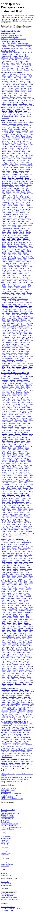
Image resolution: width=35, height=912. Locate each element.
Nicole (9, 467)
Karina (23, 86)
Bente (23, 136)
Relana (10, 579)
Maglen (16, 228)
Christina (4, 148)
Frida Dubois (25, 316)
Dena (19, 642)
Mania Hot (17, 408)
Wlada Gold (5, 65)
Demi (3, 493)
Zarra (9, 536)
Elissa (23, 495)
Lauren (14, 612)
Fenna (31, 390)
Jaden (8, 449)
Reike (28, 351)
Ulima (15, 425)
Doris (20, 93)
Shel (20, 474)
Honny (26, 503)
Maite (24, 337)
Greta (3, 502)
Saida (11, 420)
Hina (16, 397)
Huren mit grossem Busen (9, 897)
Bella (17, 136)
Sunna (11, 90)
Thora (23, 363)
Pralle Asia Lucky (14, 714)
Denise (4, 595)
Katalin (16, 512)
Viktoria (4, 427)
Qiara (25, 258)
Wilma (4, 368)
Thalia (10, 583)
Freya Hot (16, 316)
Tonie (26, 477)
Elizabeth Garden (7, 734)
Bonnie (17, 434)
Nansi (9, 521)
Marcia (20, 516)
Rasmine (4, 261)
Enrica (11, 555)
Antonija (23, 633)
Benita (26, 432)
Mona (20, 519)
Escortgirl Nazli (28, 165)
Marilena (22, 460)
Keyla (3, 453)
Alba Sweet (20, 428)
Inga (12, 190)
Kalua (29, 510)
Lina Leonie (12, 46)
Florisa (30, 598)
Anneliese (20, 107)
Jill (30, 321)
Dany (23, 152)
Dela (8, 153)
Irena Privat (15, 320)
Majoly (9, 408)
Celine (29, 381)
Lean (18, 658)
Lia (30, 332)
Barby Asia (28, 635)
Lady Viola (16, 743)
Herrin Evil (15, 737)
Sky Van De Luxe (7, 755)
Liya (3, 84)
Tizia (3, 680)
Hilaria (11, 397)
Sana (18, 626)
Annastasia (18, 132)
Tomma (25, 282)
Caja (3, 489)
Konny (22, 512)
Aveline (12, 542)
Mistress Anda (6, 465)
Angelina (10, 91)
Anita (15, 588)
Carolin (16, 143)
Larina (4, 218)
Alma (25, 376)
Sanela (4, 270)
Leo (18, 219)
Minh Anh (5, 97)
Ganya (14, 600)
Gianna (27, 178)
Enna (3, 645)
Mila (30, 95)
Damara (8, 309)
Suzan (29, 677)
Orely (14, 623)
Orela (9, 623)
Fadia (16, 556)
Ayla (3, 432)
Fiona (23, 109)
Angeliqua (5, 131)
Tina (32, 70)
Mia (32, 341)
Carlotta (12, 141)
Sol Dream (14, 677)
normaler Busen (5, 853)
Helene (22, 185)
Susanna (22, 279)
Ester (9, 390)
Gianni (4, 179)
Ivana (3, 83)
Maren (26, 458)
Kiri (28, 565)
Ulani (9, 425)
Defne (16, 385)
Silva (30, 474)
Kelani (10, 209)
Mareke (15, 616)
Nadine (23, 240)
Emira (9, 104)
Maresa (22, 616)
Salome (13, 626)
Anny (28, 59)
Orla (9, 349)
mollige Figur (5, 844)
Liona (15, 223)
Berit (14, 304)
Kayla (31, 207)
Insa (18, 399)
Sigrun (10, 531)
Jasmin (15, 195)
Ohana (4, 670)
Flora (22, 172)
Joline (14, 199)
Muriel (17, 240)
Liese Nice (25, 404)
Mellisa (4, 95)
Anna (31, 131)
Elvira (23, 441)
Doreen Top (5, 157)
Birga (3, 138)
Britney (10, 139)
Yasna (3, 294)
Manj (3, 458)
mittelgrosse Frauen (7, 864)
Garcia (11, 500)
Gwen (30, 446)
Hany (14, 395)
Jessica (10, 197)
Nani (3, 346)
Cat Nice (29, 489)
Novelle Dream (16, 249)
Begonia (9, 544)
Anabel (16, 761)
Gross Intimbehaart (18, 502)
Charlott (25, 591)
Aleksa (18, 109)
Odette (10, 251)
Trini (30, 477)
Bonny (4, 139)
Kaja (31, 609)
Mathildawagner (13, 462)
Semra (3, 421)
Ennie (14, 165)
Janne (31, 193)
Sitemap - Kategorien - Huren (10, 899)
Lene (13, 219)
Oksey (27, 414)
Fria (3, 600)
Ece (14, 158)
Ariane (4, 590)
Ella (28, 495)
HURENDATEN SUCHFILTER (11, 795)
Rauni (11, 261)
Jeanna (14, 509)
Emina (26, 553)
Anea (9, 588)
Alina (11, 58)
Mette (27, 341)
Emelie (8, 313)
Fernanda (4, 498)
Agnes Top (11, 428)
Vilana (4, 684)
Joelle (27, 197)
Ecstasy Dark (27, 732)
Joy (8, 200)
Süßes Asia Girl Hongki (9, 718)
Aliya (20, 586)
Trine (9, 284)
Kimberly (10, 656)
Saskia (4, 675)
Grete (8, 502)
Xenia (23, 63)
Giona (21, 179)
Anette (27, 107)
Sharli (14, 274)
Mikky (16, 342)
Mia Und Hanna (12, 709)
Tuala (14, 284)
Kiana (3, 656)
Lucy (3, 226)
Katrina (14, 207)
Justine (4, 204)
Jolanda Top (10, 323)
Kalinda (15, 204)
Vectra (9, 682)
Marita (16, 517)
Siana (23, 675)
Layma (15, 330)
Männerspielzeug (23, 43)
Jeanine (8, 401)
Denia (22, 385)
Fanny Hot (21, 169)
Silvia (3, 677)
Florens (25, 314)
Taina (20, 361)
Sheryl (20, 274)
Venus (26, 425)
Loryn (3, 661)
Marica (15, 572)
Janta (9, 700)
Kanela (23, 325)
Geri (20, 558)
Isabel (23, 505)
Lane (22, 402)
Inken (18, 190)
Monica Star (22, 666)
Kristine (15, 213)
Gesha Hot (19, 178)
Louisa (9, 661)
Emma (4, 597)
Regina (4, 579)
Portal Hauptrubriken (7, 894)
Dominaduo (13, 81)
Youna (17, 427)
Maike (13, 337)
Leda (10, 514)
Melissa (9, 666)
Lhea (3, 221)
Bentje (29, 136)
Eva (17, 698)
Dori (12, 157)
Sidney (4, 531)
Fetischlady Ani (13, 736)
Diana (3, 91)
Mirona (4, 240)
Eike (21, 311)
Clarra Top (11, 491)
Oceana (26, 621)
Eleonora (29, 551)
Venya (3, 289)
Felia (3, 171)
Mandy (26, 230)
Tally (25, 361)
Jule (16, 200)
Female (21, 171)
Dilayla (10, 155)
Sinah (15, 98)
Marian (26, 516)
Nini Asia (4, 714)
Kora (3, 567)
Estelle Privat (10, 598)
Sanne (19, 270)
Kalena (4, 541)
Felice (26, 102)
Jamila (9, 193)
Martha (31, 100)
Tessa (8, 630)
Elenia (3, 495)
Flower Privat (6, 174)
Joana (3, 323)
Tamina (4, 363)
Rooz (10, 265)
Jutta (27, 563)
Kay (26, 207)
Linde (15, 455)
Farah (21, 556)
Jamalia (17, 91)
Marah (4, 232)
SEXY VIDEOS (6, 792)
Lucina (26, 614)
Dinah (16, 493)
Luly (29, 335)
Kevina (22, 209)
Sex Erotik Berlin (6, 883)
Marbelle (9, 458)
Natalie (18, 413)
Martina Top (5, 235)
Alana (26, 584)
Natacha (9, 346)
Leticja (4, 659)
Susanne (22, 677)
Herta (14, 448)
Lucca (25, 225)
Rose (3, 673)
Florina (4, 316)
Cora (3, 642)
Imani (3, 505)
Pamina (25, 253)
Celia (11, 306)
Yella (30, 684)
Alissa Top (21, 541)
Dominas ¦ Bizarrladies (8, 907)
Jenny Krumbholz (17, 321)
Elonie (22, 644)
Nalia (9, 621)
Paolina (4, 254)
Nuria (8, 523)
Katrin (27, 327)
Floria (10, 558)
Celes (3, 640)
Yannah (10, 427)
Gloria (3, 181)
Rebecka (17, 261)
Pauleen (20, 83)
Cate (29, 304)
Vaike (25, 680)
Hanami (26, 602)
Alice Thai (14, 690)
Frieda (8, 600)
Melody (27, 237)
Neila (14, 621)
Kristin (9, 567)
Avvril (3, 635)
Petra (24, 416)
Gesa (7, 647)
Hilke (3, 320)
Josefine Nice (26, 199)
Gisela (20, 318)
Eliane (17, 495)
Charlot (4, 491)
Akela (25, 122)
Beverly (21, 590)
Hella (9, 448)
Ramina (4, 260)
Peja (13, 416)
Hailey (11, 560)
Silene (29, 675)
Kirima (18, 211)
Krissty (9, 213)
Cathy (27, 638)
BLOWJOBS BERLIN (8, 790)
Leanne (21, 453)
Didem (9, 549)
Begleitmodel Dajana (8, 637)
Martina (13, 235)
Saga (8, 528)
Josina (19, 510)
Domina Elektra (6, 727)
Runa (7, 626)
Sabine (24, 267)
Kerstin (16, 565)
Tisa (19, 282)
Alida (29, 125)
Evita (21, 442)
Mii (20, 709)
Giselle (13, 647)
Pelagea (18, 416)
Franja (11, 498)
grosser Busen (5, 851)
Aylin (18, 542)
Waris (26, 291)
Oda (8, 83)
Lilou (3, 406)
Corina (30, 88)
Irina (3, 651)
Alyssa (29, 127)
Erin (16, 555)
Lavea (20, 612)
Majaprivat (28, 46)
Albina (4, 299)
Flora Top (15, 172)
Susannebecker (6, 766)
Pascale (26, 623)
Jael (28, 507)
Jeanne (4, 563)
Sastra (29, 97)
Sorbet (29, 358)
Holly (21, 397)
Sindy (20, 421)
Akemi (31, 122)
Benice (14, 488)
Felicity (9, 171)
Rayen (11, 526)
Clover (19, 491)
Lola (21, 48)
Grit (21, 602)
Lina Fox (22, 81)
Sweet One (19, 360)
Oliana (4, 470)
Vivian (21, 535)
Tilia (25, 95)
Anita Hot (25, 131)
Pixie (9, 624)
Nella (20, 246)
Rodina (24, 418)
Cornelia (21, 150)
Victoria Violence (7, 757)
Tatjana (9, 477)
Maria (3, 233)
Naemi (4, 521)
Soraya (21, 531)
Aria (29, 633)
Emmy (28, 644)
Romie (20, 671)
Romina (4, 265)
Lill (23, 221)
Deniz (28, 439)
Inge (29, 605)
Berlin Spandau (5, 822)
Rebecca (14, 351)
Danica (23, 88)
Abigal (30, 427)
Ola (3, 577)
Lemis (26, 330)
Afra (9, 376)
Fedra (25, 645)
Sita (8, 677)
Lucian (26, 406)
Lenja (3, 569)
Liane (13, 221)
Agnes (21, 584)
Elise (27, 162)
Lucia (8, 78)
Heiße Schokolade (7, 185)
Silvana (4, 275)
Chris (20, 640)
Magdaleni (21, 456)
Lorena (4, 225)
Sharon (22, 530)
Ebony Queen (13, 311)
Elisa (22, 162)
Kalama (20, 451)
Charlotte (11, 383)
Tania (9, 95)
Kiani (28, 209)
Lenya (9, 569)
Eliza (9, 644)
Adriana (4, 428)
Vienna (18, 367)
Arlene (22, 302)
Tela (8, 678)
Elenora (17, 441)
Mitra (31, 619)
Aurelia (26, 380)
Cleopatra (4, 90)
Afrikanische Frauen (7, 875)
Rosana (20, 353)
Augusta (21, 430)
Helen (16, 185)
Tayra (14, 533)
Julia (26, 54)
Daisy (8, 548)
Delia (13, 153)
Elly (29, 595)
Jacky (7, 507)
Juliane (17, 202)
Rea (14, 671)
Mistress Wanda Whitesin (9, 56)
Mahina (13, 516)
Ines (31, 114)
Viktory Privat (29, 682)
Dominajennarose (16, 731)
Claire (30, 435)
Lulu (24, 335)
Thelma (14, 282)
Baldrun (22, 486)
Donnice (10, 551)
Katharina (22, 610)
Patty (20, 254)
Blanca (16, 544)
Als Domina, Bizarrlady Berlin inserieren (13, 39)
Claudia (11, 148)
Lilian (3, 334)
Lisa (30, 334)
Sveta (18, 423)
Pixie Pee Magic (27, 753)
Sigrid (15, 628)
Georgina (4, 111)
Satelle (24, 626)
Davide (4, 385)
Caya (31, 434)
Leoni (23, 219)
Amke (26, 586)
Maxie (17, 574)
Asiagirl (26, 61)
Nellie (3, 467)
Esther (22, 167)
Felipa (26, 444)
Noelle (15, 668)
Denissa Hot (27, 548)
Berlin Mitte (4, 811)
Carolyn (29, 143)
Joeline (4, 510)
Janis (8, 509)
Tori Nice (26, 533)
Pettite (15, 472)
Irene (26, 562)
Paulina (4, 256)
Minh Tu (24, 100)
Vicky (12, 66)
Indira (29, 112)
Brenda (16, 638)
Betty (24, 304)
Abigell (4, 374)
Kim (21, 79)
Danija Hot (16, 152)
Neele (30, 244)
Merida (21, 341)
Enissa (4, 104)
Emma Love (24, 313)
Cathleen (18, 145)
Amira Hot (16, 300)
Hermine (4, 397)
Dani (14, 309)
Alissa (29, 541)
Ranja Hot (5, 418)
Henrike (23, 605)
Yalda (27, 535)
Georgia (4, 602)
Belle (8, 488)
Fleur (12, 392)
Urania (15, 680)
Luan (19, 225)
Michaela (24, 84)
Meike (16, 409)
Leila (21, 330)
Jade (18, 192)
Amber (9, 430)
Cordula (26, 148)
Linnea (9, 223)
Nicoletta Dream (18, 521)
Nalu (8, 59)
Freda (26, 174)
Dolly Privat (23, 155)
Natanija (9, 244)
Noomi (31, 576)
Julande (4, 451)
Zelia (3, 370)
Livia (22, 659)
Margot (12, 764)
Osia (9, 253)
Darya (3, 153)
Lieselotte (11, 112)
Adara (21, 481)
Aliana (4, 300)
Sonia (29, 275)
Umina (15, 93)
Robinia (26, 263)
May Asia (16, 707)
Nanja (3, 668)
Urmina (4, 286)
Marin (29, 460)
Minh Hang (18, 58)
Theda (8, 282)
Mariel (27, 66)
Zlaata (8, 370)
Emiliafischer (18, 734)
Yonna (29, 63)
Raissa (9, 671)
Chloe (3, 105)
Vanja (3, 682)
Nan (16, 68)
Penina (4, 624)
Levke (9, 455)
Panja (3, 524)
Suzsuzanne (10, 360)
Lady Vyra (25, 743)
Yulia (19, 294)
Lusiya (13, 226)
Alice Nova (10, 109)
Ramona (19, 260)
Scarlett (26, 70)
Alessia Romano (23, 299)
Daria (30, 104)
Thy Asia (30, 363)
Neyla (9, 247)
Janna (25, 607)
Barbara (21, 635)
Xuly (27, 68)
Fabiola (27, 442)
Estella (29, 388)
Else (3, 313)
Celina (4, 88)
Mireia (9, 519)
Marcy (9, 631)
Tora (19, 533)
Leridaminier (16, 404)
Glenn (25, 558)
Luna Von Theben (18, 744)
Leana (8, 404)
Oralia (20, 470)
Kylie (14, 328)
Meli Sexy (30, 409)
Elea (17, 160)
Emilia (30, 164)
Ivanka (29, 505)
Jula (12, 200)
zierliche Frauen (6, 837)
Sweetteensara (6, 361)
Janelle (19, 651)
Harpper (20, 603)
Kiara (30, 52)
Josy (28, 652)
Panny (28, 349)
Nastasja (11, 413)
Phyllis (10, 256)
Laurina (4, 330)
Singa (21, 628)
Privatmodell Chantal (14, 258)
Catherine (4, 306)
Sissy (13, 275)
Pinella (21, 256)
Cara (8, 591)
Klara (29, 211)
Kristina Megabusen (8, 76)
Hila (28, 560)
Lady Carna (14, 739)
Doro (22, 157)
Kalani (4, 610)
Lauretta (20, 70)
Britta (9, 546)
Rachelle (31, 258)
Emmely (10, 597)
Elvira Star (23, 164)
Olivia (15, 470)
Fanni (3, 444)
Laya (9, 330)
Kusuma (15, 214)
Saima (23, 673)
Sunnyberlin (29, 531)
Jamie (3, 193)
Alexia (23, 125)
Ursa (25, 365)
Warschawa (5, 293)
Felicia (14, 444)
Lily (27, 221)
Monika (12, 63)
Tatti (9, 533)
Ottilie (30, 523)
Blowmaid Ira (16, 138)
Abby (15, 481)
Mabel (3, 408)
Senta (9, 421)
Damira (25, 491)
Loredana (23, 569)
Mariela (9, 617)
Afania (4, 376)
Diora (15, 549)
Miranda (11, 100)
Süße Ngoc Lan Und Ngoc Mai (11, 716)
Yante (23, 368)
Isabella (8, 192)
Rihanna (8, 263)
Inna (23, 190)
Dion (16, 155)
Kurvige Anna (24, 213)
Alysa (23, 127)
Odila (14, 523)
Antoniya (12, 380)
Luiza (19, 335)
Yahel (22, 479)
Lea (28, 763)
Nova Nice (10, 469)
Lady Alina (5, 739)
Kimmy (23, 702)
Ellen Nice (5, 164)
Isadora (20, 448)
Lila (8, 704)
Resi (3, 263)
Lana (28, 81)
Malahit (28, 456)
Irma (3, 192)
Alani (3, 586)
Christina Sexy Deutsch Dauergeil (20, 74)
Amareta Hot (6, 484)
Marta (3, 666)
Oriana (4, 253)
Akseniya (4, 124)
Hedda (23, 560)
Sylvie (17, 90)
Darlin (31, 309)
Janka (31, 562)
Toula (31, 282)
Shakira (17, 675)
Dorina (12, 387)
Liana (3, 704)
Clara (3, 548)
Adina (3, 122)
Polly (19, 524)
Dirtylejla (4, 311)
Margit (22, 232)
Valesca (25, 630)
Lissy (16, 659)
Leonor (29, 658)
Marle (3, 59)
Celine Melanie (11, 435)
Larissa (4, 86)
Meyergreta (5, 411)
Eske (20, 555)
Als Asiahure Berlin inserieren (10, 37)
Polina (28, 670)
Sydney (4, 45)
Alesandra (12, 124)
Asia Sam (29, 693)
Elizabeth (15, 644)
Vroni (15, 291)
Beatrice (4, 381)
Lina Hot (10, 659)
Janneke (4, 195)
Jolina (8, 199)
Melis (22, 574)
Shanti (15, 421)
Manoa (9, 664)
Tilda (20, 477)
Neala (14, 576)
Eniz (8, 165)
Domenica (10, 441)
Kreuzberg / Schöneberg (8, 825)
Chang (20, 697)
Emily (29, 441)
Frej (31, 174)
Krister (9, 453)
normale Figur (5, 840)
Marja (28, 664)
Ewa (14, 390)
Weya (3, 584)
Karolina (9, 206)
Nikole (27, 467)
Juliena (14, 654)
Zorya (30, 294)
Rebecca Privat (27, 577)
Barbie (15, 105)
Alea (9, 541)
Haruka (27, 603)
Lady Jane (9, 741)
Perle (9, 472)
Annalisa (10, 486)
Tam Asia (26, 718)
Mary (19, 78)
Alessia (26, 124)
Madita (23, 663)
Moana (4, 621)
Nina (21, 347)
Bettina (24, 637)
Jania (20, 607)
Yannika (29, 293)
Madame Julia (10, 746)
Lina (8, 334)
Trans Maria (5, 365)
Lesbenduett (23, 332)
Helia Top (10, 605)
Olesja (3, 623)
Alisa (3, 109)
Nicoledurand (6, 347)
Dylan (9, 158)
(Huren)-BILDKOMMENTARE (11, 793)
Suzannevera (17, 766)
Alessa (20, 124)
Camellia (9, 489)
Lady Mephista (6, 743)
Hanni (3, 649)
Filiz (8, 392)
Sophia (20, 475)
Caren (13, 591)
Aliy (13, 127)
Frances (14, 174)
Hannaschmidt (6, 183)
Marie (9, 339)
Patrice (15, 254)
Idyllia (16, 562)
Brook (10, 381)
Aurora (19, 134)
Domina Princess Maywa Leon (21, 729)
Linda (8, 84)
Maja (3, 230)
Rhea (15, 579)
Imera (3, 190)
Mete (13, 239)
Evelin (8, 169)
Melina (28, 617)
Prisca (3, 671)
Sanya (24, 270)
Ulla (19, 284)
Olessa (13, 83)
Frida (8, 176)
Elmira (9, 388)
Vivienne (18, 684)
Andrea (4, 588)
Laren (18, 112)
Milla (19, 411)
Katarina (20, 327)
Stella (3, 277)
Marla (27, 572)
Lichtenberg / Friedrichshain (9, 824)
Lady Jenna (17, 741)
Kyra (21, 214)
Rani (8, 351)
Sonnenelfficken (20, 358)
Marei (9, 232)
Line (29, 514)
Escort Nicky (21, 496)
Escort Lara (11, 496)
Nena (20, 621)
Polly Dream (17, 624)
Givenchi (28, 179)
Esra (8, 442)
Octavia (4, 251)
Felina (18, 598)
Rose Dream (24, 265)
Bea (7, 136)
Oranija (15, 670)
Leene (3, 219)
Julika (16, 563)
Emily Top (15, 313)
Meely (3, 237)
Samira (26, 353)
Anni (25, 132)
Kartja (10, 512)
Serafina (30, 626)
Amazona (14, 484)
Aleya (14, 541)
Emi (13, 698)
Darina (11, 439)
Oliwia (29, 251)
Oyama (8, 577)
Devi (9, 595)
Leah (28, 567)
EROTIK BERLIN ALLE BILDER (12, 799)
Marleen (21, 233)
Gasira (20, 600)
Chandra (4, 383)
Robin (18, 100)
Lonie (3, 43)
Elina (28, 387)
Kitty (21, 656)
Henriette (11, 186)
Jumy (3, 702)
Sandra (21, 268)
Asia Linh (12, 107)
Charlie (4, 146)
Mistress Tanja (14, 751)
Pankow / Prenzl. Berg (8, 810)
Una (29, 284)
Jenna (20, 509)
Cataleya (23, 90)
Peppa (19, 577)
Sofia (30, 76)
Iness (13, 399)
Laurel (21, 218)
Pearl (13, 577)
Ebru (23, 551)
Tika (14, 719)
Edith (18, 158)
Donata (4, 551)
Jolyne (21, 609)
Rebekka (21, 351)
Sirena (9, 475)
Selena (10, 86)
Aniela (18, 131)
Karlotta (9, 565)
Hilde (31, 318)
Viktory (10, 479)
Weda (12, 293)
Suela (3, 360)
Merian (10, 619)
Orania (22, 68)
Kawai (21, 207)
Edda (21, 493)
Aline (9, 300)
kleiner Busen (5, 855)
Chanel (19, 591)
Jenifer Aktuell (12, 609)
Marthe (28, 339)
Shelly (3, 628)
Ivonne (4, 607)
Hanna (26, 394)
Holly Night (18, 503)
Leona (3, 455)
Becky (14, 432)
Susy (30, 581)
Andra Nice (23, 484)
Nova (8, 249)
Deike (14, 642)
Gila (11, 446)
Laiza (28, 512)
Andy (15, 430)
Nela (15, 346)
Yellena (29, 368)
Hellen (17, 605)
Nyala (16, 414)
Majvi (3, 664)
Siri (9, 275)
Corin (8, 642)
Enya (19, 165)
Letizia (16, 514)
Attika (16, 486)
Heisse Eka (10, 649)
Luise (8, 456)
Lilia (31, 404)
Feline (20, 444)
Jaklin (13, 651)
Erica (8, 645)
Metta (15, 619)
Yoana (9, 294)
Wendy (25, 684)
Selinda (15, 356)
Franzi (20, 174)
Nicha (3, 68)
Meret (8, 463)
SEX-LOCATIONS (7, 797)
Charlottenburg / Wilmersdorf (10, 813)
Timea (24, 678)
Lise (10, 744)
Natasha (16, 244)
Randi (30, 524)
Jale (28, 399)
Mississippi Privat (25, 342)
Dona (31, 155)
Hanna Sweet (12, 603)
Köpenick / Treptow (7, 818)
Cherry (21, 546)
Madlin (9, 570)
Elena (15, 104)
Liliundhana (25, 704)
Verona (15, 682)
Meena (23, 707)
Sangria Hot (11, 270)
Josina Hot (26, 449)
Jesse (25, 509)
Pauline (21, 670)
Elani (22, 387)
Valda (31, 680)
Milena (20, 463)
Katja (13, 70)
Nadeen (26, 519)
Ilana (20, 562)
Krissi (3, 213)
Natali (3, 244)
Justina (21, 563)
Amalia (4, 129)
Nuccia (25, 249)
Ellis (11, 164)
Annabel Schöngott (13, 88)
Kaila (14, 451)
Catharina (25, 434)
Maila (18, 337)
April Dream (5, 134)
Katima (28, 206)
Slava (15, 531)
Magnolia (30, 663)
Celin (3, 435)
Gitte (27, 500)
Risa (14, 263)
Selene (31, 420)
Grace (9, 181)
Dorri (3, 158)
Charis (31, 145)
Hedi (20, 183)
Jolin (3, 199)
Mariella (4, 409)
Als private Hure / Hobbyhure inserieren (13, 35)
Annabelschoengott (7, 132)
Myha (3, 576)
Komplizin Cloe (26, 737)
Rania (25, 260)
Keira (3, 612)
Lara (7, 658)
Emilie (4, 165)
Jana (15, 607)
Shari (8, 274)
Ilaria (3, 399)
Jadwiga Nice (21, 507)
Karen (22, 204)
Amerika (17, 129)
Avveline (29, 302)
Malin (14, 230)
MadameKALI (20, 746)
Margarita (4, 460)
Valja (25, 93)
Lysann (4, 616)
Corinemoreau (6, 150)
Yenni (15, 95)
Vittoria (9, 291)
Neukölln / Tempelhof (7, 817)
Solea (14, 475)
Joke (9, 510)
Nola (3, 249)
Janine (26, 193)
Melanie (22, 409)
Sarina (29, 673)
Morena (30, 666)
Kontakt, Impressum (7, 896)
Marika (15, 664)
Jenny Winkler (11, 43)
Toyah (3, 284)
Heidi (3, 605)
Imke (8, 399)
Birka (3, 638)
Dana (9, 152)
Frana (9, 316)
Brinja (3, 546)
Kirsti (24, 211)
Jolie (13, 652)
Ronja (25, 671)
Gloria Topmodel (17, 394)
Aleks (14, 376)
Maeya (4, 707)
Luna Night (10, 663)
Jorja (19, 199)
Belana (8, 304)
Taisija (4, 678)
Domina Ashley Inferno (20, 725)
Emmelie (4, 555)
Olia (8, 416)
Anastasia (24, 300)
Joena (8, 652)
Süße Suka (11, 423)
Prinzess (21, 472)
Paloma (4, 472)
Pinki (29, 416)
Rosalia (13, 353)
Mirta (14, 519)
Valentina (17, 286)
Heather (22, 116)
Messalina (29, 574)
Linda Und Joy (16, 334)
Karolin (4, 512)
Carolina (4, 46)
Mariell (15, 233)
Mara (9, 616)
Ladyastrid (15, 402)
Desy (24, 642)
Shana (3, 274)
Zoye (20, 95)
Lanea (24, 112)
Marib (9, 707)
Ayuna (9, 635)
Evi (25, 555)
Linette (25, 334)
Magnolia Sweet (18, 570)
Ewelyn (4, 556)
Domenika (5, 387)
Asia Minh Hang (19, 693)
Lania (21, 216)
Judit (8, 654)
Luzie (14, 456)
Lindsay (15, 569)
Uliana (20, 365)
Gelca (3, 394)
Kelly (8, 402)
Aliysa (20, 376)
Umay (24, 284)
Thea (19, 678)
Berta (19, 488)
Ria (3, 626)
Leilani (31, 84)
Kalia (3, 402)
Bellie (18, 637)
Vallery (4, 479)
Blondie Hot (24, 544)
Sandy (27, 268)
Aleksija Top (12, 299)
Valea (19, 630)
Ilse (31, 503)
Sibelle (9, 628)
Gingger (15, 179)
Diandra (4, 155)
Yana (18, 368)
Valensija (9, 535)
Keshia (23, 565)
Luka (3, 663)
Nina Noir (5, 63)
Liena (18, 221)
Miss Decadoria (21, 748)
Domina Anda (23, 549)
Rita (3, 474)
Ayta (3, 304)
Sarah (3, 272)
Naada (21, 344)
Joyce (3, 654)
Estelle (16, 167)
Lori (9, 225)
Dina (3, 441)
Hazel (27, 502)
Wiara (18, 293)
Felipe (25, 390)
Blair (8, 138)
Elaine (26, 493)
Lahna (19, 328)
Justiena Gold (6, 70)
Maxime (25, 235)
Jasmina (25, 651)
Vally (29, 286)
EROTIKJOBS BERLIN (8, 788)
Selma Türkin (23, 356)
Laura (21, 56)
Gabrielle (4, 500)
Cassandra (5, 145)
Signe (25, 474)
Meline (16, 237)
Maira (25, 111)
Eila (25, 595)
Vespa (21, 289)
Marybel (16, 86)
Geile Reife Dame (23, 176)
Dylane (17, 551)
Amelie (10, 129)
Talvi (3, 630)
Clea (30, 306)
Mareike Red (18, 458)
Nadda (14, 465)
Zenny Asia (19, 66)
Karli (3, 206)
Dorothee (29, 157)
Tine (29, 678)
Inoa (27, 190)
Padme (14, 349)
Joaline (10, 563)
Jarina (31, 607)
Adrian (9, 122)
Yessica (28, 479)
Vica (13, 367)
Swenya (4, 583)
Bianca (11, 434)
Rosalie (7, 581)
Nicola (21, 247)
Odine (27, 347)
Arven (10, 590)
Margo (4, 339)
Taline (24, 423)
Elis (18, 162)
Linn (3, 516)
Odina (31, 668)
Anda (30, 631)
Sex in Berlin (5, 882)
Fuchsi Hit (24, 498)
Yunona (23, 427)
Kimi (16, 656)
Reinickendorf (5, 820)
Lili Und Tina (15, 704)
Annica (4, 633)
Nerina (4, 247)
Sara (29, 270)
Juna (9, 451)
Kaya (3, 328)
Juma (24, 401)
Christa (18, 383)
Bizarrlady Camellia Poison (10, 48)
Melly (15, 341)
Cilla (24, 435)
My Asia (4, 712)
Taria (29, 423)
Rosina (14, 581)
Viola (3, 291)
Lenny (4, 332)
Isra (29, 320)
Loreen (21, 455)
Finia (26, 556)
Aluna (3, 430)
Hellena (29, 185)
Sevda (15, 474)
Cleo (25, 640)
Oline (9, 670)
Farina (28, 169)
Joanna (31, 509)
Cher (19, 435)
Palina (14, 253)
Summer (4, 279)
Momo (8, 344)
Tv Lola (13, 365)
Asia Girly (10, 691)
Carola (4, 143)
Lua (20, 406)
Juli (20, 200)
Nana (8, 576)
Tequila (4, 425)
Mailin (23, 228)
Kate (22, 206)
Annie (10, 633)
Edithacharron (26, 158)
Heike (31, 183)
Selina (21, 272)
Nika (26, 247)
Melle (21, 237)
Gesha (3, 318)
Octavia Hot (19, 469)
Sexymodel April (13, 530)
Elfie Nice (10, 495)
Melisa (4, 619)
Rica (20, 579)
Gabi (30, 498)
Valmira (4, 287)
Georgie (17, 500)
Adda (3, 78)
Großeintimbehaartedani (20, 181)
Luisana (4, 112)
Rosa (8, 353)
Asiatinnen (4, 873)
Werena (25, 367)
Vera (8, 289)
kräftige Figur (5, 842)
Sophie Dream (29, 628)
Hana (31, 181)
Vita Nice (10, 684)
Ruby (3, 528)
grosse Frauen (5, 862)
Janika (20, 193)
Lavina (27, 218)
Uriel (20, 680)
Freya (29, 86)
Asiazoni (4, 697)
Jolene (13, 65)
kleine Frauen (5, 866)
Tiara (15, 583)
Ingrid (31, 649)
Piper (14, 524)
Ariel (16, 302)
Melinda (22, 462)
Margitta (28, 232)
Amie (25, 631)
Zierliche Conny (7, 481)
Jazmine (17, 763)
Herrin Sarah (20, 186)
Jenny (20, 700)
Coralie (21, 307)
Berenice (4, 434)
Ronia (30, 526)
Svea (3, 280)
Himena (4, 188)
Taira (14, 280)
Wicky (31, 367)
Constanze (11, 437)
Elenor (4, 162)
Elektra (22, 160)
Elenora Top (11, 162)
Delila (19, 153)
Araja (13, 134)
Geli (8, 394)
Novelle (10, 414)
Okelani (16, 251)
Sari (20, 354)
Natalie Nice (28, 465)
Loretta (15, 406)
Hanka (4, 603)
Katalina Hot (12, 327)
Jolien (19, 652)
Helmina (4, 186)
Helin (16, 116)
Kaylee (29, 610)
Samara (14, 528)
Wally (20, 291)
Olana (3, 416)
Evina (30, 555)
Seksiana (10, 675)
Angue (30, 484)
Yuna (9, 685)
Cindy (9, 593)
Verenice (15, 289)
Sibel (27, 530)
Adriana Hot (5, 118)
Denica (22, 439)
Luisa (14, 335)
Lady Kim (28, 48)
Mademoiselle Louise (8, 748)
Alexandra (16, 125)
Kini (13, 211)
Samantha (18, 420)
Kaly (8, 702)
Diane (30, 642)
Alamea (19, 482)
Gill (23, 500)
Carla (22, 638)
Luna (17, 663)
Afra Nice (5, 482)
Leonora (10, 332)
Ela (25, 311)
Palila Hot (21, 349)
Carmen (25, 141)
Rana (3, 351)
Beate (12, 136)
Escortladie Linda (7, 167)
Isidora (27, 448)
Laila (8, 612)
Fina (21, 102)
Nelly (20, 98)
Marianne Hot (13, 460)
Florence (4, 558)
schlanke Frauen (6, 838)
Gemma (4, 178)
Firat (13, 314)
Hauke (4, 448)
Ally (18, 127)
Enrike (4, 496)
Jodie (21, 197)
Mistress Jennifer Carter (18, 750)
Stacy (26, 581)
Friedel (14, 176)
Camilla (24, 139)
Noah (3, 523)
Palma (20, 623)
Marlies (22, 339)
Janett (3, 509)
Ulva (20, 425)
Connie (25, 383)
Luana (15, 661)
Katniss (20, 654)
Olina (19, 523)
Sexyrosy (11, 45)
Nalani (10, 242)
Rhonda (12, 418)
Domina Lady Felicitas (20, 727)
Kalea (9, 204)
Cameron (17, 139)
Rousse (4, 267)
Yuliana (4, 685)
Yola (14, 294)
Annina (4, 302)
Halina (20, 647)
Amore (9, 378)
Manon (9, 572)
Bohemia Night (27, 138)
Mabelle (20, 226)
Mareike (15, 232)
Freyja (17, 498)
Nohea (30, 413)
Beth (19, 304)
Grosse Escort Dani (20, 446)
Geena (26, 600)
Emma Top (21, 388)
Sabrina (10, 268)
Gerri (10, 602)
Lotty (14, 614)
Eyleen (10, 556)
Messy (14, 463)
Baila (15, 635)
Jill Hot (22, 59)
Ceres (25, 145)
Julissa (28, 202)
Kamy (3, 565)
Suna (26, 475)
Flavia (19, 314)
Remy (29, 261)
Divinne (15, 595)
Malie (3, 572)
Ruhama (17, 267)
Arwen (19, 380)
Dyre (17, 387)
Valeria (24, 286)
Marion (22, 664)
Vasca (31, 630)
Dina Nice (29, 385)
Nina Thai (5, 81)
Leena (23, 658)
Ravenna (4, 526)
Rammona (11, 260)
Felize (30, 645)
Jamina (10, 607)
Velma (17, 287)
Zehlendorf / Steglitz (7, 815)
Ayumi (25, 134)
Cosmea (21, 593)
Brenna (25, 488)
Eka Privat (15, 59)
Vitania (16, 479)
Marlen (4, 462)
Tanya (10, 363)
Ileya (22, 188)
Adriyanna (26, 374)
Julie (23, 202)
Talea (19, 280)
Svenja (9, 280)
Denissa (9, 493)
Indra (14, 505)
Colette (15, 593)
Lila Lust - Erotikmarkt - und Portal (11, 908)
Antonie (10, 302)
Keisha (4, 209)
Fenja (27, 171)
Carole (10, 143)
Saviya (15, 272)
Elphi (16, 164)
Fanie (8, 314)
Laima (11, 216)
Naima (4, 242)
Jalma (23, 192)
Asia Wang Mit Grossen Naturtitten (12, 695)
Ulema (31, 583)
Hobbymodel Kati (7, 116)
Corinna (14, 150)
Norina (4, 414)
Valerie (31, 365)
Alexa (25, 76)
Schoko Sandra (18, 61)
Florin (27, 172)
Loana (26, 223)
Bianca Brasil (23, 104)
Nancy (20, 465)
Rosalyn (16, 265)
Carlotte (19, 141)
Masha (11, 574)
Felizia (15, 171)
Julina (19, 401)
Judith (26, 609)
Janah (14, 193)
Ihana (8, 320)
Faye (8, 444)
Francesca (19, 392)
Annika (16, 633)
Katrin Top (5, 74)
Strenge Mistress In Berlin (23, 755)
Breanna (9, 638)
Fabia (14, 169)
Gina (9, 179)
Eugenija (15, 442)
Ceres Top (24, 306)
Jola (14, 510)
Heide (26, 183)
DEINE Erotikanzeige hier (9, 892)
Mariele (15, 339)
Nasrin (9, 98)
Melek (22, 617)
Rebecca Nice (26, 624)
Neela (9, 668)
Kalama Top (15, 325)
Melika (9, 237)
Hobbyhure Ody (7, 562)
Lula (8, 226)
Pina (15, 256)
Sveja (31, 475)
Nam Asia (27, 58)
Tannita (25, 280)
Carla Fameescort (19, 489)
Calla (16, 381)
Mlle (3, 344)
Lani (15, 216)
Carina (15, 546)
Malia (8, 230)
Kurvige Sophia (6, 214)
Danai (18, 437)
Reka (23, 261)
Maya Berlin (20, 764)
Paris (24, 97)
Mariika (9, 517)
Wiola (3, 631)
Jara (9, 195)
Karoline (16, 206)
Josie (3, 200)
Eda (21, 595)
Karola (4, 327)
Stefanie (4, 423)
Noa (25, 576)
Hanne (17, 560)
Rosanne (8, 474)
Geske (29, 116)
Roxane (10, 267)
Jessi (26, 321)
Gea (15, 558)
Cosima (28, 150)
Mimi (25, 411)
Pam (19, 253)
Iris (19, 505)
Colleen (31, 640)
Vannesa (10, 287)
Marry (22, 517)
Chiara (9, 105)
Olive (9, 470)
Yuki (8, 584)
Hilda (28, 186)
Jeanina (21, 195)
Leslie (29, 219)
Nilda (27, 521)
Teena (15, 477)
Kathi (26, 451)
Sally (15, 268)
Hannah (26, 647)
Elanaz (4, 644)
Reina (27, 472)
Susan (16, 279)
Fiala (3, 392)
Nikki (24, 413)
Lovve (20, 614)
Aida (15, 122)
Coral (15, 307)
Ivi (14, 192)
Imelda (28, 188)
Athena (22, 761)
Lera (16, 332)
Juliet (31, 323)
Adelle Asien (29, 481)
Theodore (17, 363)
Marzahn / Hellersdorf (7, 829)
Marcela (8, 61)
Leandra (4, 514)
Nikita (31, 247)
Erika (3, 314)
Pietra (8, 524)
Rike (3, 353)
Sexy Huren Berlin (6, 885)
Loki (7, 516)
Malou (11, 111)
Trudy (14, 630)
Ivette (23, 399)
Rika (25, 579)
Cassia (12, 145)
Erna (21, 597)
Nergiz (20, 576)
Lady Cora (23, 739)
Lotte (14, 225)
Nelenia (4, 246)
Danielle (4, 439)
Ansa (3, 691)
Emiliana (19, 553)
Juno (29, 401)
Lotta (26, 455)
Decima (10, 385)
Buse (31, 488)
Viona (16, 535)
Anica (12, 131)
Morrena (4, 413)
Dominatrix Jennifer (15, 732)
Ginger (16, 602)
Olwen (4, 349)
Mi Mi (3, 709)
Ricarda (17, 526)
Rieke (18, 418)
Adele (19, 631)
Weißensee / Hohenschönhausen (11, 827)
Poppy (25, 524)
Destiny (25, 153)
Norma (21, 668)
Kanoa (10, 610)
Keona (16, 209)
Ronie (19, 97)
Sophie (20, 581)
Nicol (16, 79)
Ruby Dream (16, 673)
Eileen (3, 160)
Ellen (3, 553)
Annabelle (29, 588)
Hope (27, 397)
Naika (29, 240)
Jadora (13, 507)
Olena (3, 98)
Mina (30, 411)
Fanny (19, 645)
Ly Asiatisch (5, 337)
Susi (28, 279)
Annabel (21, 588)
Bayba (16, 590)
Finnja (24, 598)
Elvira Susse (10, 553)
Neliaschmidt (12, 246)
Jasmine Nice (24, 114)
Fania (28, 496)
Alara (8, 586)
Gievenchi (10, 68)
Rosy (8, 673)
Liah (8, 221)
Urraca (10, 286)
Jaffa (7, 651)
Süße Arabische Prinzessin (24, 45)
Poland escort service (7, 910)
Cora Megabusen (7, 307)
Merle (8, 239)
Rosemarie (5, 420)
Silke (25, 274)
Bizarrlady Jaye (6, 725)
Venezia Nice (25, 287)
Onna (24, 523)
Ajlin (20, 122)
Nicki (15, 247)
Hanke (26, 318)
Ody (21, 414)
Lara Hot (15, 567)
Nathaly (23, 244)
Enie (31, 313)
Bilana (30, 637)
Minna (19, 239)
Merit (3, 239)
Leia (8, 219)
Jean (13, 449)
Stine (8, 277)
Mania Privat (26, 408)
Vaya (8, 367)
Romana (12, 97)
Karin (15, 610)
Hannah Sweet (6, 395)
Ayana (28, 430)
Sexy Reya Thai (27, 714)
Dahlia (4, 152)
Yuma (25, 294)
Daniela (20, 46)
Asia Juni (18, 691)
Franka (26, 392)
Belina (20, 432)
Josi (17, 323)
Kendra (4, 114)
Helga (20, 395)
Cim (32, 546)
